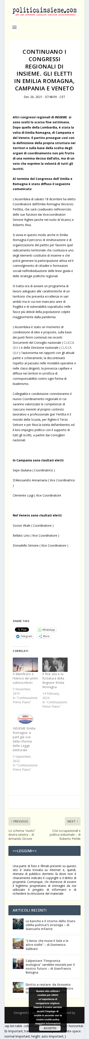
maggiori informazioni (47, 1023)
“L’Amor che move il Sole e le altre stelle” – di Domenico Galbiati (47, 945)
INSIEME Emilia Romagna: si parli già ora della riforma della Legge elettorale (24, 739)
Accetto (50, 1028)
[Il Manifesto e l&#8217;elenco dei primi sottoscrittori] (25, 665)
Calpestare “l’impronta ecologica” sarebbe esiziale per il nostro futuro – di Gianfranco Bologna (50, 967)
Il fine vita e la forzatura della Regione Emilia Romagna (53, 680)
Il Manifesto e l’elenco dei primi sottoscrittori (25, 678)
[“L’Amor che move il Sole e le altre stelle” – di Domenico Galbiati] (18, 943)
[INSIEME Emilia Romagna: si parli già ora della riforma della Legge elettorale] (25, 719)
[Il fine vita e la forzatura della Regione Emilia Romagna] (55, 665)
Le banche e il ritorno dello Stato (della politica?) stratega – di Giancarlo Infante (50, 925)
